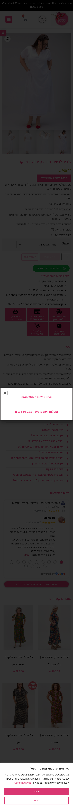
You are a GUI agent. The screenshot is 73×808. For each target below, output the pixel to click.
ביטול (36, 800)
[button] (5, 393)
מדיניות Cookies (22, 783)
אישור (36, 791)
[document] (36, 404)
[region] (36, 785)
